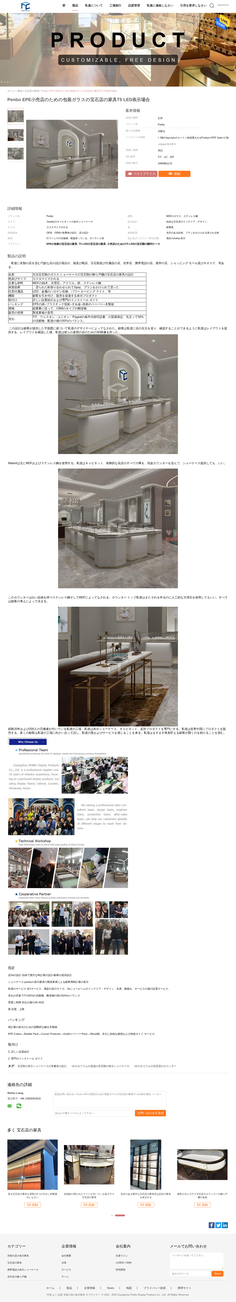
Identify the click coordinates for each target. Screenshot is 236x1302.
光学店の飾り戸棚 (17, 1276)
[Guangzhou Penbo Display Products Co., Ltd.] (25, 6)
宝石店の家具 (14, 1262)
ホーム (50, 1288)
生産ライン (122, 1255)
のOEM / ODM (123, 1262)
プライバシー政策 (155, 1288)
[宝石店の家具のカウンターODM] (89, 1164)
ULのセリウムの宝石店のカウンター (155, 1066)
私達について (94, 5)
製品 (75, 5)
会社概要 (66, 1255)
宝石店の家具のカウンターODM (89, 1194)
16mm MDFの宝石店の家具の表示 (32, 1194)
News (110, 1288)
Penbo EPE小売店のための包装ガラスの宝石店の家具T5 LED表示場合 (79, 91)
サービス (66, 1269)
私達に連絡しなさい (160, 5)
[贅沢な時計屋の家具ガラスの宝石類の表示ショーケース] (202, 1164)
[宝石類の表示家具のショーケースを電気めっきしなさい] (146, 1164)
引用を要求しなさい (193, 5)
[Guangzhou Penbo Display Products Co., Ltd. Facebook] (212, 1225)
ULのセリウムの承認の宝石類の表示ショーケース (100, 1066)
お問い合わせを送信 (150, 1113)
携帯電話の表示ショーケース (23, 1269)
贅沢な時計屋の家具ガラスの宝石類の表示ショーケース (202, 1196)
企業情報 (89, 1288)
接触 (176, 174)
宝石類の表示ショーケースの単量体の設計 (42, 1066)
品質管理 (134, 5)
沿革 (64, 1262)
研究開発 (120, 1269)
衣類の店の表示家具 (18, 1255)
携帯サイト (185, 1288)
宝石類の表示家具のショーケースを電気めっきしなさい (146, 1196)
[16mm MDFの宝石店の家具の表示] (32, 1164)
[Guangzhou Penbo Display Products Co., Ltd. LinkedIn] (225, 1225)
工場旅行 (115, 5)
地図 (129, 1288)
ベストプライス (144, 174)
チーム (65, 1276)
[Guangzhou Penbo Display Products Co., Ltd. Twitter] (218, 1225)
